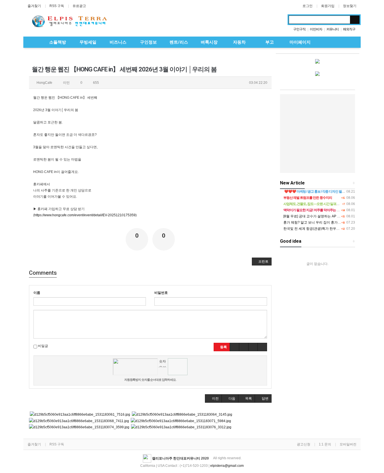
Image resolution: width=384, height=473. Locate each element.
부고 (269, 42)
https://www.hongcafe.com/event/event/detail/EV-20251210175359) (85, 215)
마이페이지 (299, 42)
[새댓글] (244, 347)
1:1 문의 (325, 444)
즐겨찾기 (34, 6)
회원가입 (328, 6)
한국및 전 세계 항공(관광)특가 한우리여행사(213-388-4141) (328, 229)
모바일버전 (348, 444)
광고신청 (303, 444)
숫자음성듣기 (162, 363)
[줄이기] (262, 347)
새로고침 (162, 371)
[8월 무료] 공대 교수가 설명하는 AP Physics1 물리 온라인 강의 (330, 216)
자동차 (239, 42)
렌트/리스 (178, 42)
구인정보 (148, 42)
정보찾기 (349, 6)
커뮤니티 (332, 29)
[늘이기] (253, 347)
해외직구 (349, 29)
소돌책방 (57, 42)
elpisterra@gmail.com (227, 466)
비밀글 (42, 346)
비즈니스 (118, 42)
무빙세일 (87, 42)
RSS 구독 (56, 6)
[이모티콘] (234, 347)
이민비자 (316, 29)
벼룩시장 (209, 42)
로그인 (307, 6)
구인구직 (299, 29)
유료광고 (79, 6)
